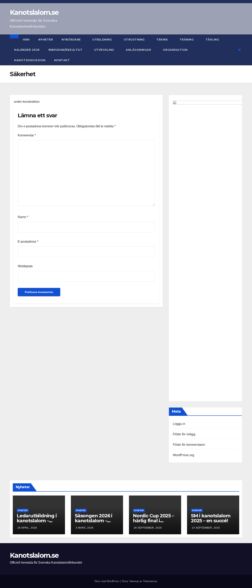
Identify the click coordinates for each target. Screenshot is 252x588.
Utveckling (104, 50)
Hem (26, 39)
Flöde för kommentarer (189, 444)
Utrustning (135, 39)
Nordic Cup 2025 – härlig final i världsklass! (153, 520)
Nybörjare (72, 39)
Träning (187, 39)
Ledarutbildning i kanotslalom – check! (37, 520)
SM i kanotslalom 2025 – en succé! (210, 518)
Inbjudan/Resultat (65, 50)
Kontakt (62, 60)
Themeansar (150, 581)
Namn (23, 217)
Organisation (176, 50)
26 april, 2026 (27, 527)
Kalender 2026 (27, 50)
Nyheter (45, 39)
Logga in (179, 423)
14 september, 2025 (206, 527)
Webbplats (25, 266)
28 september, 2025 (148, 527)
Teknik (162, 39)
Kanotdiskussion (29, 60)
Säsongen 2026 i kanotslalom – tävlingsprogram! (94, 520)
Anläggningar (139, 50)
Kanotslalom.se (34, 12)
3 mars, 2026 (85, 527)
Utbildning (102, 39)
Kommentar (27, 135)
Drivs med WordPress (107, 581)
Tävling (213, 39)
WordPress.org (183, 455)
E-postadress (28, 241)
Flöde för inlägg (184, 434)
